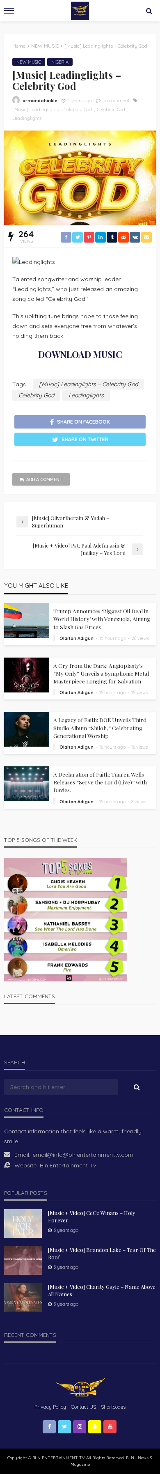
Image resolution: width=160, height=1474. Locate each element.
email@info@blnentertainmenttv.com (82, 1154)
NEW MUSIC (28, 62)
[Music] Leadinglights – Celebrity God (52, 109)
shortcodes (113, 1407)
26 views (140, 638)
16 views (139, 692)
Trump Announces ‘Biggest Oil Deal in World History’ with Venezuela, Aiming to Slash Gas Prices (101, 618)
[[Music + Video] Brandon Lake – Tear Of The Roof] (23, 1260)
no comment (116, 100)
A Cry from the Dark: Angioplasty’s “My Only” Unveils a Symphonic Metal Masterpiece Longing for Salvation (101, 673)
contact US (83, 1407)
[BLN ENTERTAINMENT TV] (80, 1386)
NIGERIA (60, 62)
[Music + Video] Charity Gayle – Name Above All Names (101, 1290)
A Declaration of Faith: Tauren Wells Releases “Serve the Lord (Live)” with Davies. (100, 781)
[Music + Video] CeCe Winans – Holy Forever (91, 1216)
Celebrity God (111, 109)
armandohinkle (40, 100)
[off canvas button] (9, 10)
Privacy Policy (50, 1407)
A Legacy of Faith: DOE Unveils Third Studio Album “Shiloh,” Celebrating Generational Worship (99, 727)
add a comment (44, 479)
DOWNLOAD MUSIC (80, 354)
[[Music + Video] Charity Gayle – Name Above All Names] (23, 1297)
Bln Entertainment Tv (68, 1165)
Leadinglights (26, 118)
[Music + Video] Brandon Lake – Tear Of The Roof (102, 1253)
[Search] (149, 10)
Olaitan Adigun (76, 638)
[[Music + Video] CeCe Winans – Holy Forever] (23, 1223)
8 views (138, 802)
